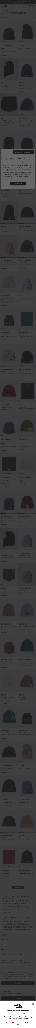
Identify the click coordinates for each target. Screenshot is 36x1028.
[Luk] (33, 1004)
